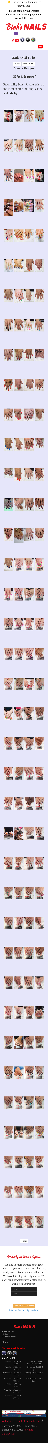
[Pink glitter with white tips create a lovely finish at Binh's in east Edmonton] (8, 539)
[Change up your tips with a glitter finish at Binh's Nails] (18, 539)
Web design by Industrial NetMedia (21, 1420)
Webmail (11, 1434)
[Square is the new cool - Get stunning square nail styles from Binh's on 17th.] (18, 121)
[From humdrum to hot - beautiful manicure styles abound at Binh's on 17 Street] (18, 360)
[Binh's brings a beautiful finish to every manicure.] (39, 390)
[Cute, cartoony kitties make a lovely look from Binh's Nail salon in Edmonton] (18, 210)
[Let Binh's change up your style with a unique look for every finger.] (18, 509)
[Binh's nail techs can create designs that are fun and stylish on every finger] (39, 270)
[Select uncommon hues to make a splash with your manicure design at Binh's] (8, 479)
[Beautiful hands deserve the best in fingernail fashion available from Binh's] (8, 150)
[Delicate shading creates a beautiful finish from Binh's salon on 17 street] (39, 240)
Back (18, 64)
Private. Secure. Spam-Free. (24, 1310)
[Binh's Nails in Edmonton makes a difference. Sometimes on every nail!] (18, 180)
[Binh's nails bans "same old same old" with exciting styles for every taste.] (18, 420)
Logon (4, 1434)
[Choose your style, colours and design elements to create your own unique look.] (39, 449)
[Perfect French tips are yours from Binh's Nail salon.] (29, 300)
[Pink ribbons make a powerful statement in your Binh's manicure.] (29, 449)
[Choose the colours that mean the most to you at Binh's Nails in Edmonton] (8, 420)
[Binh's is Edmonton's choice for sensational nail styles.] (8, 300)
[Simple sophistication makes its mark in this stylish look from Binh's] (39, 420)
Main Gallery (28, 64)
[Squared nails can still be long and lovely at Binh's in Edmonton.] (39, 360)
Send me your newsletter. (24, 1306)
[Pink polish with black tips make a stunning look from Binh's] (18, 240)
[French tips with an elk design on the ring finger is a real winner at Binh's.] (29, 240)
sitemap (29, 1429)
